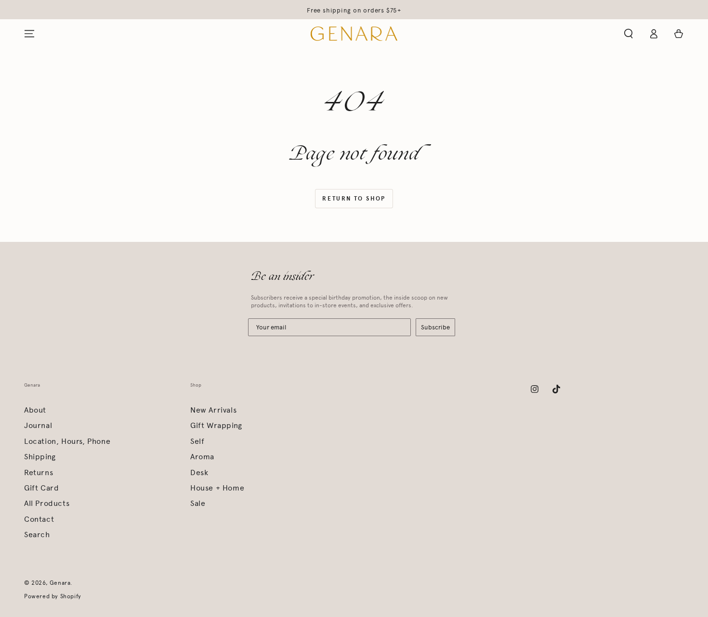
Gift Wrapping (216, 425)
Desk (199, 472)
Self (197, 441)
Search (37, 534)
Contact (39, 519)
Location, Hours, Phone (67, 441)
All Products (46, 503)
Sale (197, 503)
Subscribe (435, 327)
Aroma (202, 456)
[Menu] (29, 33)
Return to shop (354, 198)
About (35, 410)
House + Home (217, 487)
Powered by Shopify (52, 596)
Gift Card (41, 487)
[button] (628, 33)
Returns (38, 472)
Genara (60, 582)
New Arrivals (213, 410)
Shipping (40, 456)
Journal (38, 425)
